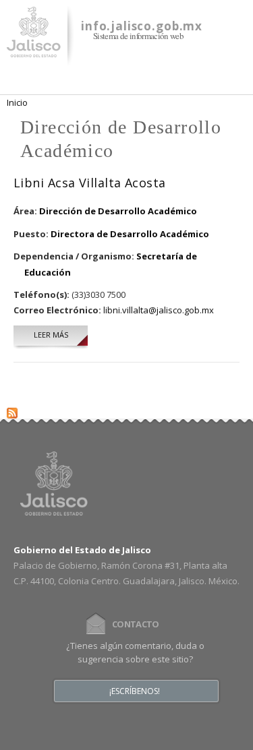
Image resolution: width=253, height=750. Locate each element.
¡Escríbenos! (134, 691)
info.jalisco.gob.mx (141, 26)
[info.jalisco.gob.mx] (34, 49)
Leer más (61, 335)
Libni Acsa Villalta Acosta (89, 183)
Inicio (17, 102)
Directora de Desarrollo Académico (130, 234)
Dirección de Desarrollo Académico (118, 211)
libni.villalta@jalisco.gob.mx (158, 310)
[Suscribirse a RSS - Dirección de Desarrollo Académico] (12, 410)
